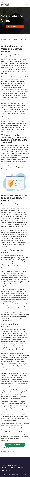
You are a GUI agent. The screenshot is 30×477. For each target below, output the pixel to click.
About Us (20, 468)
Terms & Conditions (8, 468)
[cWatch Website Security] (5, 3)
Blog (3, 466)
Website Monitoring (7, 451)
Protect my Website (14, 26)
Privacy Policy (12, 466)
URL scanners (17, 384)
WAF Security (5, 447)
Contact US (6, 470)
